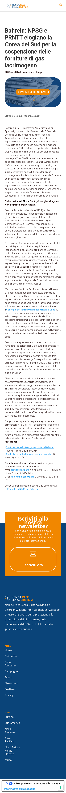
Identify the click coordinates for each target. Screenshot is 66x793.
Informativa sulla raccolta (19, 788)
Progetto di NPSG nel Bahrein (22, 489)
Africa (8, 760)
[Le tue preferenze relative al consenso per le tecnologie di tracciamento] (60, 787)
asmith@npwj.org (20, 470)
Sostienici (10, 689)
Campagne (11, 671)
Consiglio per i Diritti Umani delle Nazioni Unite (30, 309)
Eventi (8, 677)
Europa (9, 717)
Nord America (10, 730)
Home (8, 650)
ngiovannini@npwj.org (22, 476)
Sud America (12, 723)
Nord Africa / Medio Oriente (12, 751)
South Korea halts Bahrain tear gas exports (28, 454)
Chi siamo (11, 656)
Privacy (9, 695)
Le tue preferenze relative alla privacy (36, 783)
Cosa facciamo (10, 663)
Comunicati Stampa (32, 72)
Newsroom (11, 683)
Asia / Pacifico (9, 739)
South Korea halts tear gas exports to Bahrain (30, 447)
